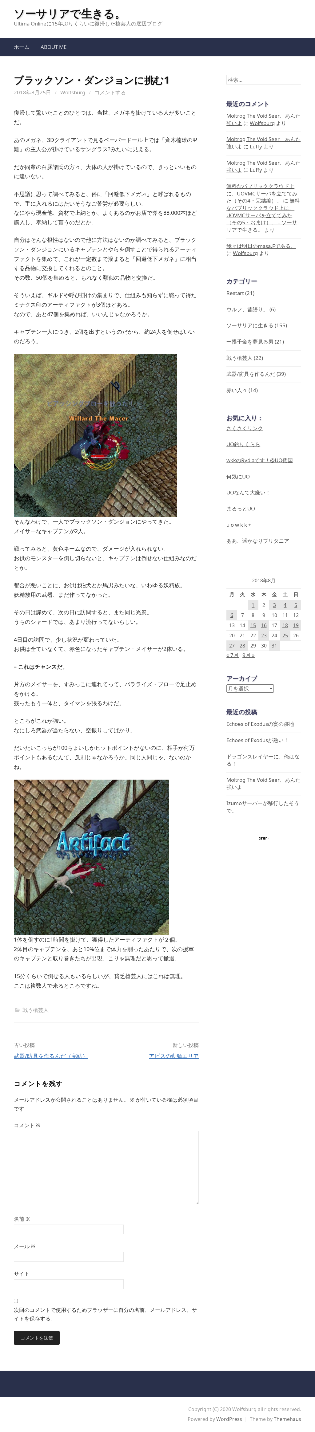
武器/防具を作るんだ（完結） (51, 1056)
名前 (22, 1218)
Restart (235, 293)
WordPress (229, 1419)
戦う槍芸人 (35, 1009)
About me (53, 46)
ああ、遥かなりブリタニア (257, 540)
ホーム (22, 46)
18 (285, 625)
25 (285, 635)
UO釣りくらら (243, 444)
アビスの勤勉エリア (174, 1056)
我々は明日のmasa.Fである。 (261, 246)
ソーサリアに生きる (249, 325)
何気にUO (238, 476)
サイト (22, 1273)
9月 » (248, 655)
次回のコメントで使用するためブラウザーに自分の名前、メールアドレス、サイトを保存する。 (105, 1314)
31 (274, 645)
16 (264, 625)
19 (296, 625)
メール (24, 1246)
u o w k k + (238, 524)
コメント (27, 1125)
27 (232, 645)
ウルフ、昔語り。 (247, 309)
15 (253, 625)
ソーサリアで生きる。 (70, 13)
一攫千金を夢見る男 (249, 341)
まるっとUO (240, 508)
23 (264, 635)
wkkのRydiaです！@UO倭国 (259, 460)
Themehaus (287, 1419)
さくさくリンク (244, 428)
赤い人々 (236, 390)
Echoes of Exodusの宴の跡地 (260, 723)
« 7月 (232, 655)
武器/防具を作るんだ (250, 373)
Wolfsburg (72, 92)
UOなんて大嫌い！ (248, 492)
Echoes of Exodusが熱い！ (257, 740)
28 (242, 645)
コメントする (110, 92)
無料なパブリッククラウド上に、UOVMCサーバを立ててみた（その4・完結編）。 (261, 193)
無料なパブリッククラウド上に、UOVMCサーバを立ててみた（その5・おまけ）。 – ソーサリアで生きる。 (263, 215)
